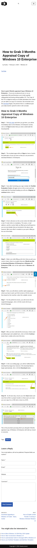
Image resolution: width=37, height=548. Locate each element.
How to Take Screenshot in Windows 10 (12, 535)
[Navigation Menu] (34, 3)
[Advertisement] (18, 30)
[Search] (18, 3)
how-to (8, 439)
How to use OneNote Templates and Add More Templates (17, 540)
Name (3, 460)
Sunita (6, 64)
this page (11, 122)
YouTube (3, 71)
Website (3, 474)
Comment (4, 481)
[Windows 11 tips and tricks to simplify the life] (4, 3)
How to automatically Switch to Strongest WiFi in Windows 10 (18, 537)
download (6, 103)
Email (3, 467)
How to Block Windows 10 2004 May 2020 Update (15, 533)
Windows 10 (24, 64)
